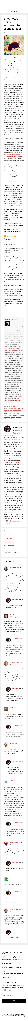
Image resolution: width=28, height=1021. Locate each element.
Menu (15, 11)
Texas (9, 418)
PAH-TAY (13, 110)
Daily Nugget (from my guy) (11, 967)
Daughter (15, 410)
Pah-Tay (18, 415)
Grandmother (7, 413)
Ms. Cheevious (12, 521)
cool (11, 410)
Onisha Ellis (13, 708)
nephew (6, 415)
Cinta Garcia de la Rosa (16, 909)
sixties (5, 418)
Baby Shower (14, 408)
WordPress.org (9, 545)
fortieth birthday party (9, 411)
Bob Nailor (13, 781)
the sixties (13, 418)
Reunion (13, 417)
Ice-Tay (19, 413)
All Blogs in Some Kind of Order (12, 973)
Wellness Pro (19, 1014)
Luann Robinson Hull (16, 842)
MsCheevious (11, 319)
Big (19, 408)
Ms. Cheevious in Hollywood (14, 5)
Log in (6, 534)
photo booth (7, 417)
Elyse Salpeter (14, 567)
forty (17, 411)
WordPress (18, 1016)
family (19, 410)
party (22, 415)
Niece (10, 415)
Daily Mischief (14, 406)
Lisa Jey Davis (17, 400)
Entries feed (8, 538)
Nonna (14, 415)
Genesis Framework (8, 1016)
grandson (13, 413)
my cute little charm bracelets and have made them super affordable (13, 154)
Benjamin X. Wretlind (16, 662)
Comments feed (9, 542)
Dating (4, 971)
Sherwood (18, 417)
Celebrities (5, 977)
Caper (7, 410)
